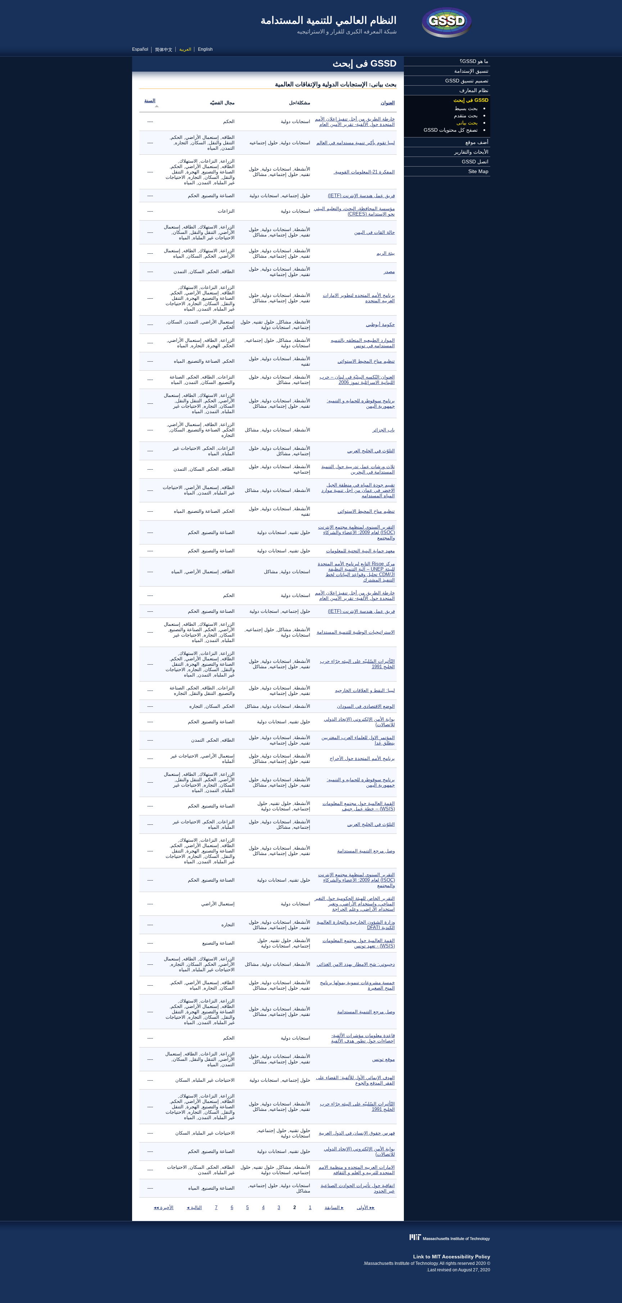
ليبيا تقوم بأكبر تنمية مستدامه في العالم (355, 142)
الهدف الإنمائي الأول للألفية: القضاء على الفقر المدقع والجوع (355, 1080)
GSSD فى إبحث (471, 100)
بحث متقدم (466, 115)
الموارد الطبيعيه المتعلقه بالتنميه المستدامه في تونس (363, 343)
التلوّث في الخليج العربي (371, 450)
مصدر (389, 271)
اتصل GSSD (475, 161)
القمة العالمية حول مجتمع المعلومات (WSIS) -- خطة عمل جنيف (359, 806)
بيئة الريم (386, 253)
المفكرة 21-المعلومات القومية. (364, 172)
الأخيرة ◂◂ (163, 1207)
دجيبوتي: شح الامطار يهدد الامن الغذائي (356, 964)
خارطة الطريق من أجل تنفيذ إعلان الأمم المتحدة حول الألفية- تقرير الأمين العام (355, 121)
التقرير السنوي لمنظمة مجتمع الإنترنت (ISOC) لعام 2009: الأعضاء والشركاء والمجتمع (356, 532)
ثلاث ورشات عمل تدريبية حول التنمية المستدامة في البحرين (358, 469)
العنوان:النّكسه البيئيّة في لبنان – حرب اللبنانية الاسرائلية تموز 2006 (357, 379)
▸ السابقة (334, 1207)
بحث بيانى (467, 123)
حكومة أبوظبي (380, 324)
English (205, 49)
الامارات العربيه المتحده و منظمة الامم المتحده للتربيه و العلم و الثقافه (357, 1169)
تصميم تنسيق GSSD (466, 80)
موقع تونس (383, 1059)
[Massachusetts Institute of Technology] (311, 1238)
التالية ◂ (194, 1207)
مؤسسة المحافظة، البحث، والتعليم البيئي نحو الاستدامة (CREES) (354, 211)
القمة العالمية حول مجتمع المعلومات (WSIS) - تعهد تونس (359, 943)
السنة (150, 100)
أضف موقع (476, 142)
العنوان (388, 102)
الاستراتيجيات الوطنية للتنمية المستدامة (356, 632)
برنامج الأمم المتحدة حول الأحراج (362, 758)
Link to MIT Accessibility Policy (451, 1256)
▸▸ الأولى (366, 1207)
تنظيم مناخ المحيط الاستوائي (366, 361)
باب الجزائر (384, 430)
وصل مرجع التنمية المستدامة (366, 851)
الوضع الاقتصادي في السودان (366, 706)
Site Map (478, 171)
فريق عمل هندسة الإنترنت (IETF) (361, 195)
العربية (185, 49)
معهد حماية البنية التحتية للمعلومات (360, 550)
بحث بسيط (466, 108)
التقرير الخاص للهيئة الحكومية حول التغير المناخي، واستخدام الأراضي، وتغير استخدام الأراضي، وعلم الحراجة (355, 904)
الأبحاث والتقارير (471, 152)
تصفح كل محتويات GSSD (451, 130)
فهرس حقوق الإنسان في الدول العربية (357, 1133)
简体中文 (163, 49)
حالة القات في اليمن (374, 232)
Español (140, 49)
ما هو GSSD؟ (474, 61)
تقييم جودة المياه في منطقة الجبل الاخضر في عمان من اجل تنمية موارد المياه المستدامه (358, 490)
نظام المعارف (473, 90)
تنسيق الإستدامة (471, 71)
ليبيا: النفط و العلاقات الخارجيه (365, 690)
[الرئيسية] (447, 23)
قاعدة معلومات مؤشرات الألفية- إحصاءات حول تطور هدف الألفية (363, 1038)
